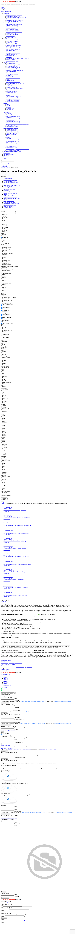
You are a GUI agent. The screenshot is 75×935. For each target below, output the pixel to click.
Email (16, 825)
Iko (3, 233)
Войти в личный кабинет (7, 748)
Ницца (4, 475)
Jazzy (3, 369)
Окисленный (5, 298)
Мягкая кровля (8, 178)
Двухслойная (5, 334)
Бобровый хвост (6, 309)
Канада (4, 276)
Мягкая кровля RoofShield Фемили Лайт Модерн (16, 587)
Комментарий (16, 710)
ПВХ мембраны (9, 195)
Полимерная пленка (7, 330)
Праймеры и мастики (9, 154)
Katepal (4, 234)
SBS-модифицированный (8, 296)
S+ (3, 343)
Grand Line (5, 217)
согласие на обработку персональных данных (19, 749)
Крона (3, 469)
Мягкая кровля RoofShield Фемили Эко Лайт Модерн (17, 517)
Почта (16, 809)
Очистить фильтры (5, 669)
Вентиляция (7, 145)
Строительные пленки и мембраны (12, 151)
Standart (4, 344)
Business (4, 354)
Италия (4, 274)
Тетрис (4, 485)
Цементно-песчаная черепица (12, 185)
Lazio (3, 441)
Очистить (3, 503)
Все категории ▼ (5, 163)
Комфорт (4, 341)
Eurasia (4, 361)
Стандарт (4, 484)
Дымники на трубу (9, 206)
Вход (2, 9)
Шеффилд (4, 492)
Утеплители (7, 153)
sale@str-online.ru (5, 664)
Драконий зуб (5, 310)
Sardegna (4, 447)
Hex (3, 438)
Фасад (5, 38)
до (1, 213)
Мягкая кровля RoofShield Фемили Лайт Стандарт (16, 556)
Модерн (4, 473)
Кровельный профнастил (11, 182)
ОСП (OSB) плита (9, 201)
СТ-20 (3, 404)
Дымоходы (7, 199)
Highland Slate (5, 367)
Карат (3, 421)
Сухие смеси (7, 155)
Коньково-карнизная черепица (10, 251)
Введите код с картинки (20, 746)
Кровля (5, 62)
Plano (3, 379)
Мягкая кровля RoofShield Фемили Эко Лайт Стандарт (17, 564)
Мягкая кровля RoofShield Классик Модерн (14, 579)
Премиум (4, 401)
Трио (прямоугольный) (8, 304)
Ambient (4, 351)
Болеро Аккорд (6, 460)
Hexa (3, 440)
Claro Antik (5, 432)
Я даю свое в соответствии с (29, 749)
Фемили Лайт (5, 408)
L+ (3, 373)
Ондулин (7, 187)
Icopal (3, 218)
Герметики (5, 258)
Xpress (4, 454)
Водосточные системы (10, 197)
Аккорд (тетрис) (6, 307)
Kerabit (4, 236)
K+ (3, 370)
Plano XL (4, 380)
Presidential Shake (6, 382)
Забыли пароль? (5, 730)
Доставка (6, 682)
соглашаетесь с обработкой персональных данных (33, 701)
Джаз (3, 392)
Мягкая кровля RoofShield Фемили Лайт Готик (15, 595)
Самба (3, 478)
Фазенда (4, 407)
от (1, 211)
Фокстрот (4, 486)
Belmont (4, 353)
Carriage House (6, 357)
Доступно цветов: (8, 508)
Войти (8, 902)
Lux (3, 377)
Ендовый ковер (6, 249)
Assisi (3, 428)
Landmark (4, 375)
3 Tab (3, 415)
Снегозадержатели (9, 189)
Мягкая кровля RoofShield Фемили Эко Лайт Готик (16, 533)
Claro (3, 431)
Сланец (4, 331)
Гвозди (4, 257)
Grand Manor (5, 366)
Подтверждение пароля (6, 913)
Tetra (3, 450)
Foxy (3, 364)
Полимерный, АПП (7, 300)
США (3, 279)
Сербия (4, 280)
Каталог (3, 167)
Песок (3, 328)
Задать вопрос (12, 664)
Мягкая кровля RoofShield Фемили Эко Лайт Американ (17, 525)
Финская (4, 411)
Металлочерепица (9, 181)
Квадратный (5, 320)
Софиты (6, 190)
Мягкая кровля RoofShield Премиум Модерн (15, 572)
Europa (4, 363)
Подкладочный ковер (7, 253)
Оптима (4, 399)
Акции (5, 677)
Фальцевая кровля (9, 184)
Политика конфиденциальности (24, 667)
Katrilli (4, 372)
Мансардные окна (9, 202)
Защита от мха (6, 263)
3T (3, 340)
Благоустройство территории (11, 128)
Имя (15, 698)
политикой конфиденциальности (62, 701)
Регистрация (7, 9)
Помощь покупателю (6, 660)
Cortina (4, 434)
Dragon (4, 435)
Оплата (5, 683)
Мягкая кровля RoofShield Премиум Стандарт (15, 541)
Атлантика (5, 389)
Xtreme (4, 456)
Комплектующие (6, 264)
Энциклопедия (7, 685)
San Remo (4, 446)
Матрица (4, 472)
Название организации (20, 737)
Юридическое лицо (7, 736)
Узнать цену (7, 511)
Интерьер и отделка (8, 93)
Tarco (3, 239)
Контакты (3, 661)
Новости (6, 678)
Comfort (4, 360)
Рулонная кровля (9, 186)
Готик (3, 418)
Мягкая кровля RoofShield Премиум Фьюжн (15, 510)
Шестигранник (6, 491)
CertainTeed (5, 227)
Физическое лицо (6, 735)
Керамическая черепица (11, 193)
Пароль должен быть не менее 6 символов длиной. (13, 914)
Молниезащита (8, 207)
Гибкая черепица (6, 247)
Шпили (6, 194)
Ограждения (7, 112)
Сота (3, 482)
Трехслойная (5, 337)
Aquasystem (5, 216)
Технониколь (5, 221)
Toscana (4, 451)
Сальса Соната (6, 417)
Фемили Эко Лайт (6, 410)
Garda (3, 437)
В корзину (3, 818)
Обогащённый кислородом (9, 297)
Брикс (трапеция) (6, 317)
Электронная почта (19, 719)
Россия (4, 277)
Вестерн (4, 391)
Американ (4, 459)
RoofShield (5, 237)
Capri (3, 429)
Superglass (4, 346)
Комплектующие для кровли (12, 203)
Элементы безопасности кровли (13, 198)
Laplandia (4, 376)
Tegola (3, 240)
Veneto (4, 453)
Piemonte (4, 444)
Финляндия (5, 291)
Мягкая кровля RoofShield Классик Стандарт (15, 548)
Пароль (16, 729)
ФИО (16, 822)
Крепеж (5, 158)
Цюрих (4, 489)
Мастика (4, 250)
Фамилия (17, 741)
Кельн (3, 467)
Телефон (17, 700)
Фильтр (2, 502)
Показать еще (4, 601)
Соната (4, 481)
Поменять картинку (5, 745)
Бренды (2, 7)
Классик (4, 395)
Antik (3, 427)
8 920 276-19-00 (4, 8)
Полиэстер (5, 301)
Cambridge (4, 356)
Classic (4, 358)
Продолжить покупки (11, 818)
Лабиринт (4, 470)
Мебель (5, 103)
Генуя (3, 462)
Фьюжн (4, 488)
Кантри (4, 394)
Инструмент (7, 157)
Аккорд (4, 457)
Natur (3, 443)
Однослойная (5, 336)
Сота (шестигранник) (7, 306)
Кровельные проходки (10, 205)
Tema (3, 448)
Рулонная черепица (7, 270)
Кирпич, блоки (7, 22)
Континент (5, 398)
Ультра (4, 405)
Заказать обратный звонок (15, 663)
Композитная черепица (10, 180)
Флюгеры (7, 191)
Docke (3, 220)
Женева (4, 420)
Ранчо (3, 402)
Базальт (4, 327)
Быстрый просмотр (8, 507)
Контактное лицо (5, 908)
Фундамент (6, 13)
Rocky (3, 383)
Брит (3, 242)
